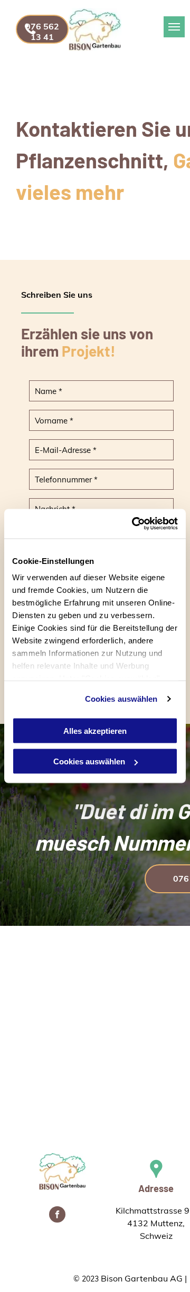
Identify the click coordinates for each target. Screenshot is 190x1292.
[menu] (174, 26)
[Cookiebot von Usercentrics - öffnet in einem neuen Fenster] (134, 524)
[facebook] (57, 1215)
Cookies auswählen (121, 698)
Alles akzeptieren (95, 730)
